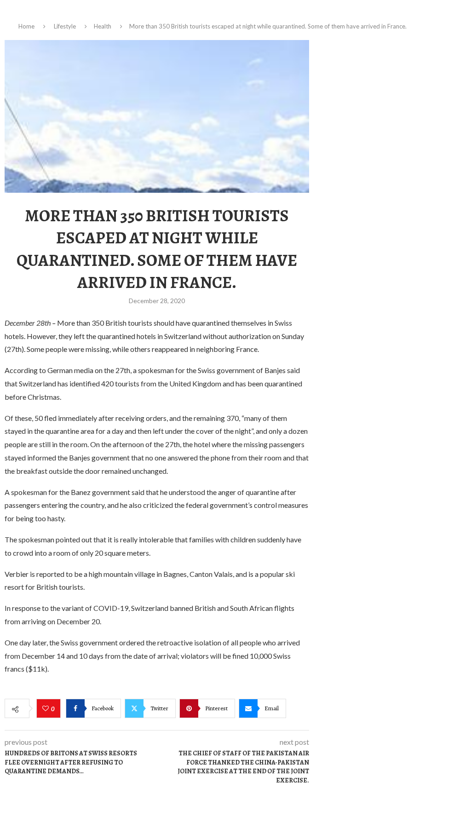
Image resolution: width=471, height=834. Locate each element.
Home (26, 26)
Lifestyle (65, 26)
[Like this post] (46, 709)
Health (102, 26)
